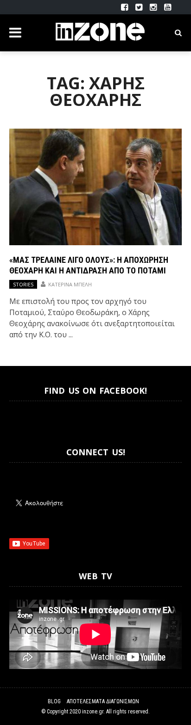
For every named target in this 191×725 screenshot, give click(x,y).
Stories (23, 284)
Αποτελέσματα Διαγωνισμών (103, 701)
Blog (54, 701)
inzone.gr (92, 711)
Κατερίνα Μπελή (70, 284)
